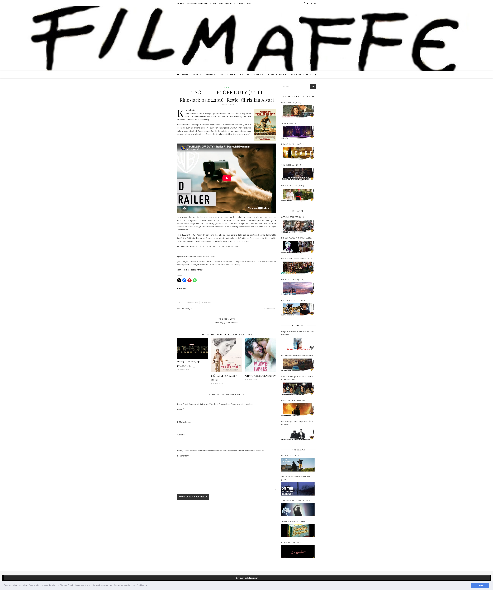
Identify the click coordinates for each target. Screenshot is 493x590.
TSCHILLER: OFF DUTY (187, 235)
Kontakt (181, 3)
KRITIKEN (244, 74)
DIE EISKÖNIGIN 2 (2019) (292, 279)
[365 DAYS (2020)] (298, 132)
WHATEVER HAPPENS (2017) (260, 375)
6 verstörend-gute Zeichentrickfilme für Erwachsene (297, 378)
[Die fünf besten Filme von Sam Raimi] (298, 365)
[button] (148, 585)
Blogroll (241, 3)
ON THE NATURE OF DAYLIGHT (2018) (295, 478)
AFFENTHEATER (276, 74)
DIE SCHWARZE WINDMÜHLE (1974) (297, 237)
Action (181, 302)
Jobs (221, 3)
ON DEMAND (226, 74)
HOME (185, 74)
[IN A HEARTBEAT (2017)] (298, 551)
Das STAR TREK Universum (293, 400)
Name (180, 409)
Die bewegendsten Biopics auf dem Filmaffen (297, 423)
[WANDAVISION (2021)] (298, 111)
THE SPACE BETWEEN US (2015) (296, 500)
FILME (195, 74)
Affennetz (230, 3)
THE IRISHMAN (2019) (291, 165)
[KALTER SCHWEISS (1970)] (298, 309)
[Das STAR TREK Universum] (298, 409)
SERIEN (209, 74)
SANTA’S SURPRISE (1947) (293, 521)
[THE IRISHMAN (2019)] (298, 174)
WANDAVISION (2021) (291, 102)
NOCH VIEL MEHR (300, 74)
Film (226, 88)
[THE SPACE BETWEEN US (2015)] (298, 509)
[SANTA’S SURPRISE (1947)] (298, 530)
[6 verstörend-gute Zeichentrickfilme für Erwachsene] (298, 389)
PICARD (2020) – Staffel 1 (292, 144)
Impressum (192, 3)
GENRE (257, 74)
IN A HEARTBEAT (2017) (292, 542)
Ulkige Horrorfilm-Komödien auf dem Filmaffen (297, 333)
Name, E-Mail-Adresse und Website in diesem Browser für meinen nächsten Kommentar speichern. (221, 450)
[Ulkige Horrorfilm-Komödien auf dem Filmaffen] (298, 344)
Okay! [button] (480, 585)
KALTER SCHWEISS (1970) (293, 300)
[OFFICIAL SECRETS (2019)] (298, 226)
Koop (215, 3)
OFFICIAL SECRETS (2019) (292, 217)
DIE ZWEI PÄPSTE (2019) (292, 185)
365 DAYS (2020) (288, 123)
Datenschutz (204, 3)
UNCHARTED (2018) (290, 455)
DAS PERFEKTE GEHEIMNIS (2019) (296, 258)
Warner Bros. (207, 302)
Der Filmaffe (186, 308)
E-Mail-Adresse (184, 422)
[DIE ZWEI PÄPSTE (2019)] (298, 195)
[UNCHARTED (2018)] (298, 465)
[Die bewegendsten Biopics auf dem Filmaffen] (298, 433)
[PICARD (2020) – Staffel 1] (298, 153)
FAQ (249, 3)
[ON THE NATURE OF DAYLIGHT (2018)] (298, 489)
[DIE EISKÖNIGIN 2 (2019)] (298, 288)
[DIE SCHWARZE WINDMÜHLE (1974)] (298, 247)
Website (181, 434)
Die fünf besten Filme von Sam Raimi (297, 355)
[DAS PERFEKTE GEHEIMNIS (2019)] (298, 268)
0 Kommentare (270, 308)
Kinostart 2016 (192, 302)
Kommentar (183, 455)
